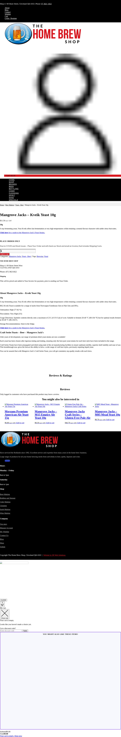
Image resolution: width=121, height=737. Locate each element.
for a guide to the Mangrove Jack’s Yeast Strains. (22, 233)
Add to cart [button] (20, 423)
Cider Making (5, 502)
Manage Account (6, 528)
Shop (11, 182)
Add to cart (5, 254)
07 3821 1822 (46, 4)
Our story (3, 524)
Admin (2, 547)
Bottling (13, 189)
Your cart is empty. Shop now (11, 736)
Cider (12, 191)
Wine (11, 198)
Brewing (40, 256)
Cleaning (14, 193)
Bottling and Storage (7, 498)
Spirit (12, 195)
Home (12, 180)
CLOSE (3, 600)
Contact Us (4, 535)
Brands (13, 184)
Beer (11, 186)
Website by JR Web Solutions (54, 555)
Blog (6, 10)
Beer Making (9, 205)
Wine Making (5, 513)
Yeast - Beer (19, 205)
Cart (6, 16)
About (7, 8)
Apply (25, 631)
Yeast (46, 256)
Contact (8, 12)
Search (62, 51)
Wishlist (8, 14)
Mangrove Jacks (15, 256)
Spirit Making (5, 509)
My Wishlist (4, 532)
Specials (13, 200)
